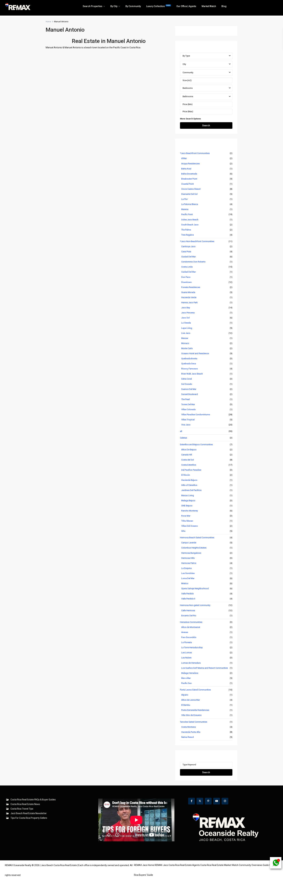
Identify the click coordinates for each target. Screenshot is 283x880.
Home (48, 21)
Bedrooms (188, 88)
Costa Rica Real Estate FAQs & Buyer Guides (33, 799)
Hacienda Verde (188, 297)
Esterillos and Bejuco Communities (196, 444)
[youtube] (216, 801)
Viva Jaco (185, 424)
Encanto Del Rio (188, 615)
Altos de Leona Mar (190, 700)
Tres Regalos (187, 235)
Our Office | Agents (186, 6)
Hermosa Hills (188, 558)
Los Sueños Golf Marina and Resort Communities (204, 668)
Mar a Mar (186, 678)
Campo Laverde (188, 542)
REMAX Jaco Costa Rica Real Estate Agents (177, 865)
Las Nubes (186, 657)
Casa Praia (186, 251)
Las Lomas (186, 652)
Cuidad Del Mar (188, 272)
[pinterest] (208, 801)
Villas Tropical (188, 419)
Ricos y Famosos (189, 368)
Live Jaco (185, 333)
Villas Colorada (188, 409)
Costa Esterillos (188, 465)
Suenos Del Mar (188, 389)
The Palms (186, 230)
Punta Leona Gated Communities (195, 690)
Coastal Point (187, 184)
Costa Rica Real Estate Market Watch (219, 865)
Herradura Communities (191, 622)
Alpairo (184, 695)
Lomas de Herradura (191, 663)
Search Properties (92, 6)
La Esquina (186, 568)
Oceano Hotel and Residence (195, 353)
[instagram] (225, 801)
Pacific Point (187, 214)
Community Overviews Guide (254, 865)
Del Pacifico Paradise (191, 470)
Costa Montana (188, 727)
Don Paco (185, 277)
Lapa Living (186, 328)
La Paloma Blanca (189, 204)
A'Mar (184, 158)
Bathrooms (188, 96)
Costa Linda (187, 267)
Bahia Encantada (189, 173)
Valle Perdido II (188, 598)
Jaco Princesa (188, 312)
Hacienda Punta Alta (190, 732)
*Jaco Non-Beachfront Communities (197, 241)
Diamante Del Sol (189, 194)
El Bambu (185, 705)
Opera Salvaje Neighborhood (195, 588)
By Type (186, 56)
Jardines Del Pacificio (191, 490)
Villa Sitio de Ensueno (191, 715)
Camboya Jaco (188, 246)
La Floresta (186, 642)
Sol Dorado (186, 384)
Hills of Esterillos (189, 485)
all (181, 431)
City (184, 64)
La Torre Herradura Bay (192, 647)
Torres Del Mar (188, 404)
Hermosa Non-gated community (195, 605)
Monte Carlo (187, 348)
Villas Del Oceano (189, 526)
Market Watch (209, 6)
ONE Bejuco (186, 505)
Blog (223, 6)
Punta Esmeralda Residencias (195, 710)
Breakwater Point (189, 179)
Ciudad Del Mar (188, 256)
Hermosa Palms (188, 563)
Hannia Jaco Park (189, 302)
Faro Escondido (188, 637)
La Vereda (186, 323)
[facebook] (191, 801)
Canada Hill (186, 454)
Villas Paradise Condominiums (195, 414)
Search (206, 125)
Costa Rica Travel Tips (21, 808)
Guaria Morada (188, 292)
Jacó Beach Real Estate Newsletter (28, 813)
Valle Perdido (187, 593)
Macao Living (187, 495)
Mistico (184, 583)
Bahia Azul (186, 168)
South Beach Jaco (189, 224)
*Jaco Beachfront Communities (195, 153)
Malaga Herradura (189, 673)
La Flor (184, 199)
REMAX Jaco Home (144, 865)
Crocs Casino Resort (191, 189)
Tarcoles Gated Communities (193, 722)
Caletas (183, 438)
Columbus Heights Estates (193, 547)
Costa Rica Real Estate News (25, 804)
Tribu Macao (187, 521)
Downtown (186, 282)
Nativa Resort (187, 737)
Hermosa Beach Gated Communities (197, 537)
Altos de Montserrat (190, 627)
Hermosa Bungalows (191, 553)
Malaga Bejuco (188, 500)
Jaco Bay (185, 307)
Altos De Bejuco (189, 449)
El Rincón (185, 475)
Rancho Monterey (189, 510)
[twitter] (200, 801)
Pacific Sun (186, 683)
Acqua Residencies (190, 163)
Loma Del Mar (187, 578)
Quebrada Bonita (189, 358)
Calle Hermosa (188, 610)
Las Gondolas (188, 573)
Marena (184, 209)
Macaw (184, 338)
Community (188, 72)
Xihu (183, 531)
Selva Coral (186, 379)
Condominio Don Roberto (193, 261)
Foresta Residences (190, 287)
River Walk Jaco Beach (192, 374)
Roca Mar (185, 516)
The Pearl (185, 399)
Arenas (184, 632)
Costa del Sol (187, 460)
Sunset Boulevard (189, 394)
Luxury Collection (158, 6)
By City (113, 6)
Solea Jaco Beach (189, 219)
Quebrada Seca (188, 363)
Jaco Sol (185, 317)
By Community (133, 6)
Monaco (185, 343)
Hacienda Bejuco (189, 480)
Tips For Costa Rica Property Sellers (28, 818)
